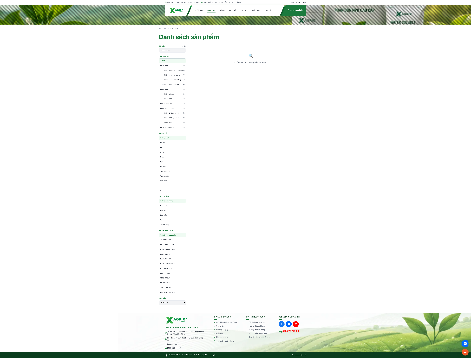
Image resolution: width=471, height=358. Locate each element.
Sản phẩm (220, 326)
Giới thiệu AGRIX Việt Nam (226, 322)
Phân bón (211, 10)
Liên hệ (268, 10)
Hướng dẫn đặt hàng (257, 326)
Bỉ (161, 147)
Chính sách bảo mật (299, 355)
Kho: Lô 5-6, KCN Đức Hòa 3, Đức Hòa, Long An (185, 339)
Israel (162, 157)
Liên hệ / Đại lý (222, 330)
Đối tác (222, 10)
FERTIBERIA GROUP (167, 249)
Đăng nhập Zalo (296, 10)
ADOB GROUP (165, 240)
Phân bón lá (172, 65)
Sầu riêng (164, 220)
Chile (162, 152)
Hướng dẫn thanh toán (258, 333)
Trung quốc (164, 176)
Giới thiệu (199, 10)
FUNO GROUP (165, 254)
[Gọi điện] (465, 352)
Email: (298, 2)
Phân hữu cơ (174, 94)
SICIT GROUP (165, 273)
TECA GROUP (165, 287)
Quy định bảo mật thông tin (259, 337)
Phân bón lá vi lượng (174, 75)
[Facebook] (282, 324)
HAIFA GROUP (165, 259)
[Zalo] (289, 324)
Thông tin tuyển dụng (225, 341)
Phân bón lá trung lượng (174, 70)
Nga (161, 162)
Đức (162, 190)
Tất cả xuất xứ (165, 138)
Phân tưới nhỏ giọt (172, 108)
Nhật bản (163, 166)
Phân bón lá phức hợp (174, 80)
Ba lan (162, 143)
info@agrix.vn (172, 344)
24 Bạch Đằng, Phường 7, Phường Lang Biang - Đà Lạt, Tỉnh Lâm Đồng (185, 333)
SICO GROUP (165, 278)
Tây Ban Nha (165, 171)
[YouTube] (296, 324)
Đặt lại (184, 46)
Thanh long (164, 224)
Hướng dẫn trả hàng (257, 330)
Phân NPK (174, 99)
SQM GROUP (165, 283)
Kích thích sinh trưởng (172, 127)
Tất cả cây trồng (166, 201)
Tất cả (162, 61)
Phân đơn (174, 123)
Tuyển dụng (255, 10)
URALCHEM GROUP (167, 292)
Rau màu (163, 215)
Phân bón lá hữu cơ (174, 84)
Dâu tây (163, 210)
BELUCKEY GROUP (167, 245)
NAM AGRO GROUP (167, 264)
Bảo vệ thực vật (172, 104)
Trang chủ (163, 29)
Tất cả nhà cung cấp (168, 235)
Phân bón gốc (172, 89)
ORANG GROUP (166, 268)
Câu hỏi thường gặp (257, 322)
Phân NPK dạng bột (174, 118)
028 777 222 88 (290, 331)
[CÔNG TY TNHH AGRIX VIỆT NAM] (177, 10)
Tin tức (244, 10)
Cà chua (163, 205)
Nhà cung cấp (222, 337)
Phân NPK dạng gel (174, 113)
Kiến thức (233, 10)
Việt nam (163, 181)
